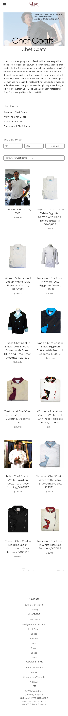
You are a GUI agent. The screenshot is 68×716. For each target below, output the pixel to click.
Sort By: (9, 158)
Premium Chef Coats (15, 112)
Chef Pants (34, 629)
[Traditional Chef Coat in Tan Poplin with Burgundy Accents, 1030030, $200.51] (18, 389)
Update (55, 146)
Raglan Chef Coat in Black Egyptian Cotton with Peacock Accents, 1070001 (50, 348)
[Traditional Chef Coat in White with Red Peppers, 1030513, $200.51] (50, 519)
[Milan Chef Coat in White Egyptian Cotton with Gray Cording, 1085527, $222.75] (18, 454)
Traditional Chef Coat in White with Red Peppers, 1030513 (50, 544)
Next (59, 570)
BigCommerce (39, 701)
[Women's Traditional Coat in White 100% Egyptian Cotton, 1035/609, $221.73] (18, 256)
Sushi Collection (12, 121)
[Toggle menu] (4, 4)
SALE (34, 657)
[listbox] (24, 158)
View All (34, 681)
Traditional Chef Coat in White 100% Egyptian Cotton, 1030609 (50, 284)
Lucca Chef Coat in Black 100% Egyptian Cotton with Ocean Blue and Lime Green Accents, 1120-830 (18, 350)
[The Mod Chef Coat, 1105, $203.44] (18, 187)
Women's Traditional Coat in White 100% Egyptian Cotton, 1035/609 (18, 284)
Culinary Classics (34, 667)
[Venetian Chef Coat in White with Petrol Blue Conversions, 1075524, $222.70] (50, 454)
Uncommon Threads (34, 677)
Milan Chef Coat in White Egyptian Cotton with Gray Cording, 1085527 (18, 482)
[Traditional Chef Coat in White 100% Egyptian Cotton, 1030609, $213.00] (50, 256)
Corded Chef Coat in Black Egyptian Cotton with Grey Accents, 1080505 (18, 546)
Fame (34, 672)
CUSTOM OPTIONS (34, 605)
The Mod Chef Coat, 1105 (18, 211)
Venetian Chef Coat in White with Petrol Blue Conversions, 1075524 (50, 482)
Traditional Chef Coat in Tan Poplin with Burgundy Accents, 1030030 (17, 417)
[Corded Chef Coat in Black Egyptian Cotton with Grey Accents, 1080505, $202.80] (18, 519)
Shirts (34, 633)
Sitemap (34, 609)
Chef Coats (34, 619)
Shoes (34, 652)
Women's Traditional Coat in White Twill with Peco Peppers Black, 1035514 (50, 417)
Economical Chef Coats (16, 126)
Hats (34, 643)
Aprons (34, 638)
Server (34, 648)
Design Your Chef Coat (34, 624)
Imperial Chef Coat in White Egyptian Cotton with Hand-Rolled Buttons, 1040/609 (50, 217)
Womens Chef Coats (14, 116)
